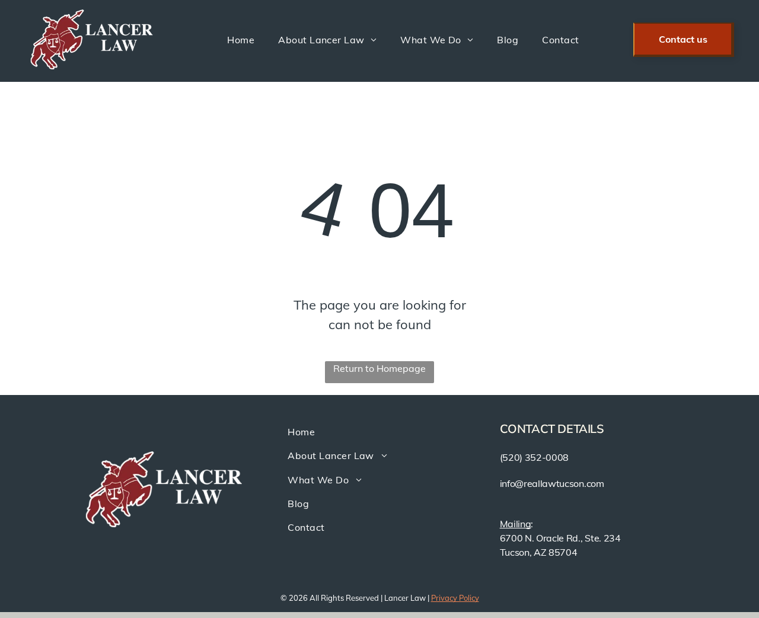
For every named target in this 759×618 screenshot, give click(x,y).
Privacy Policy (455, 598)
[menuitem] (240, 39)
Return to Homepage (379, 368)
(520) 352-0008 (534, 457)
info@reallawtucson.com (552, 483)
